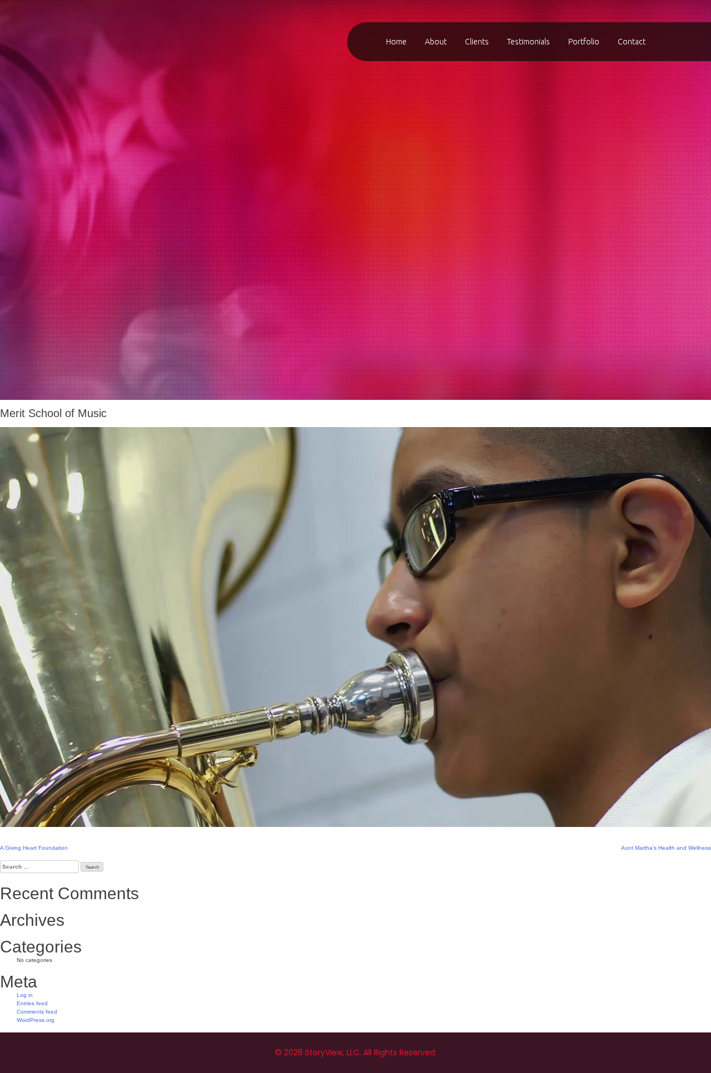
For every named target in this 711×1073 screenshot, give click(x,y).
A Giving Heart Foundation (34, 848)
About (436, 41)
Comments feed (37, 1012)
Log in (25, 995)
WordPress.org (35, 1020)
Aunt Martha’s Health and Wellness (666, 848)
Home (396, 41)
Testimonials (528, 41)
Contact (631, 41)
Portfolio (583, 41)
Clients (477, 41)
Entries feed (32, 1003)
